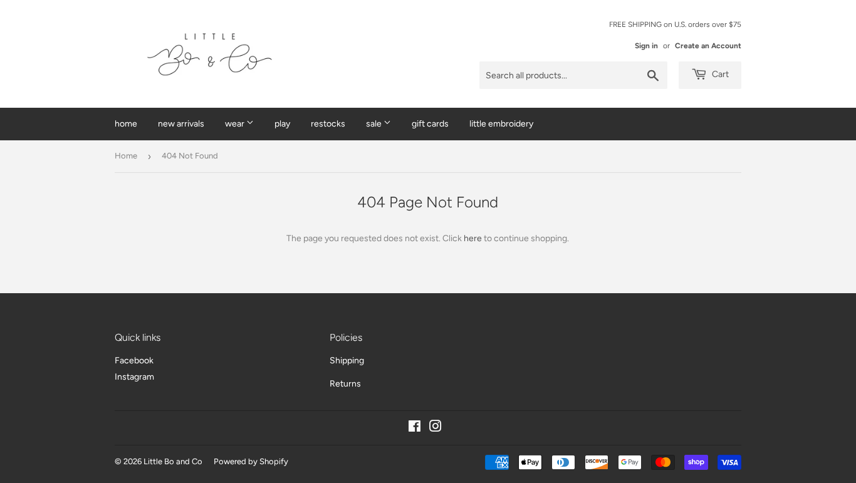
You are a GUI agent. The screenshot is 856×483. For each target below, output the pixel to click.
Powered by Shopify (251, 461)
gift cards (430, 123)
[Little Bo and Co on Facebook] (414, 428)
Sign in (646, 45)
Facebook (134, 360)
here (473, 238)
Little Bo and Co (173, 461)
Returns (345, 383)
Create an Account (708, 45)
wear (235, 123)
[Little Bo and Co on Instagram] (435, 428)
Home (126, 155)
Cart (719, 74)
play (282, 123)
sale (375, 123)
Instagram (134, 376)
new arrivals (181, 123)
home (126, 123)
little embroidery (501, 123)
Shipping (347, 360)
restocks (328, 123)
